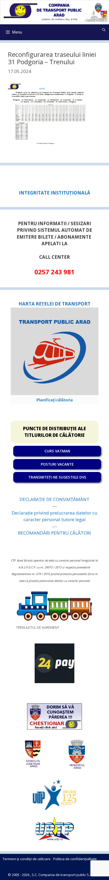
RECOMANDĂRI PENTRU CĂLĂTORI (54, 533)
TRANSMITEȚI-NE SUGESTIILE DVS (57, 477)
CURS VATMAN (57, 450)
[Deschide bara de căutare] (104, 29)
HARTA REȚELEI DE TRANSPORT (54, 304)
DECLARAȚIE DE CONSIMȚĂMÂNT (54, 499)
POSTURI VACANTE (57, 464)
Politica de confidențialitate (75, 858)
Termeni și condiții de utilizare (27, 858)
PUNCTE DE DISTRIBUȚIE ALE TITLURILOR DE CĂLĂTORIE (54, 431)
